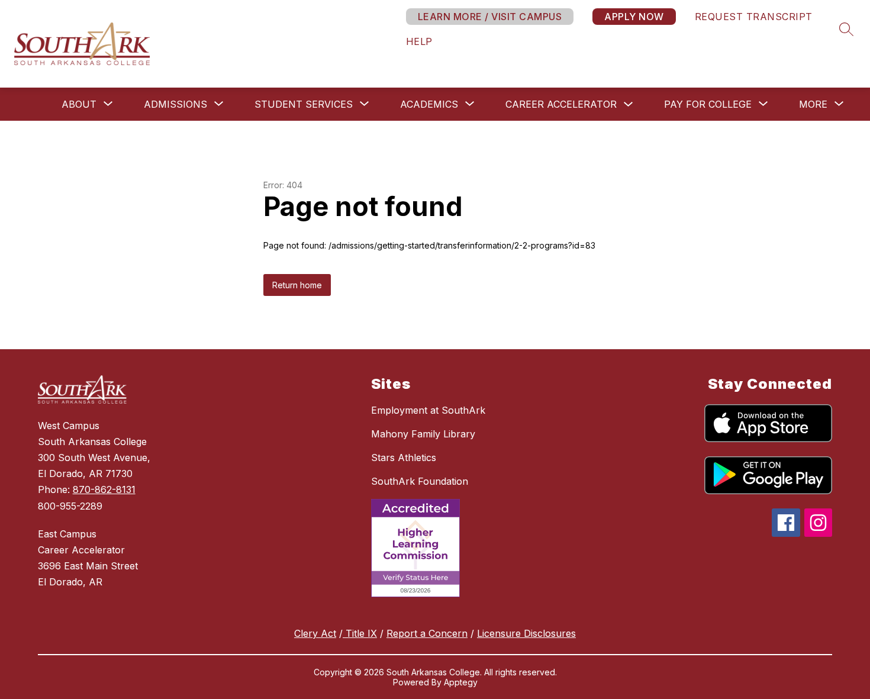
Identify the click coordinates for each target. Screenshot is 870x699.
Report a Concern (427, 633)
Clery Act (315, 633)
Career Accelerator (561, 104)
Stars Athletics (403, 457)
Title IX (360, 633)
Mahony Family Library (423, 434)
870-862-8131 (104, 489)
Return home (297, 285)
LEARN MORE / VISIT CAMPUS (490, 16)
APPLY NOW (634, 16)
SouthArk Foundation (419, 481)
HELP (419, 41)
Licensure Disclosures (526, 633)
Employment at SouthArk (428, 410)
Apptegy (461, 682)
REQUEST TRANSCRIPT (754, 16)
